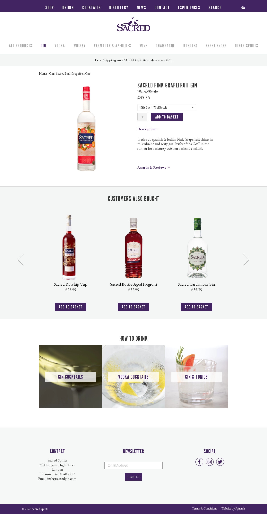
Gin (43, 45)
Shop (49, 7)
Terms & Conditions (204, 508)
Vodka (60, 45)
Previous (20, 260)
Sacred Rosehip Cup (70, 284)
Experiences (189, 7)
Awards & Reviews (151, 167)
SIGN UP (133, 477)
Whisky (79, 45)
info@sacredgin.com (61, 478)
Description (146, 129)
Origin (68, 7)
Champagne (165, 45)
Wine (143, 45)
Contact (162, 7)
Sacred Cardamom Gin (196, 284)
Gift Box (145, 108)
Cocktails (91, 7)
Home (43, 73)
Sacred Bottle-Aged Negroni (133, 284)
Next (246, 260)
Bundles (190, 45)
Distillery (118, 7)
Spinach (240, 508)
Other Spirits (246, 45)
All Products (20, 45)
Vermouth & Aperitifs (112, 45)
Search (215, 7)
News (141, 7)
